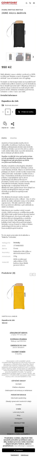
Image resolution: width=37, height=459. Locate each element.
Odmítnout (24, 455)
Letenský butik (18, 412)
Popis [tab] (4, 138)
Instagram (18, 419)
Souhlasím (19, 450)
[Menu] (34, 3)
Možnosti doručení (11, 105)
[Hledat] (26, 3)
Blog (18, 415)
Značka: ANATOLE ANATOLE (12, 10)
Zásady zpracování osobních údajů (18, 401)
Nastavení (15, 455)
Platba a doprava (18, 387)
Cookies (18, 405)
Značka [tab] (13, 138)
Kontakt (18, 384)
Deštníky (16, 243)
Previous (31, 274)
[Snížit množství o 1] (3, 112)
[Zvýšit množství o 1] (12, 112)
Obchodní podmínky (18, 398)
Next (34, 274)
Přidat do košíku (27, 112)
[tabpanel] (18, 303)
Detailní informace (9, 95)
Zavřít (31, 131)
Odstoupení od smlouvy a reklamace (18, 390)
